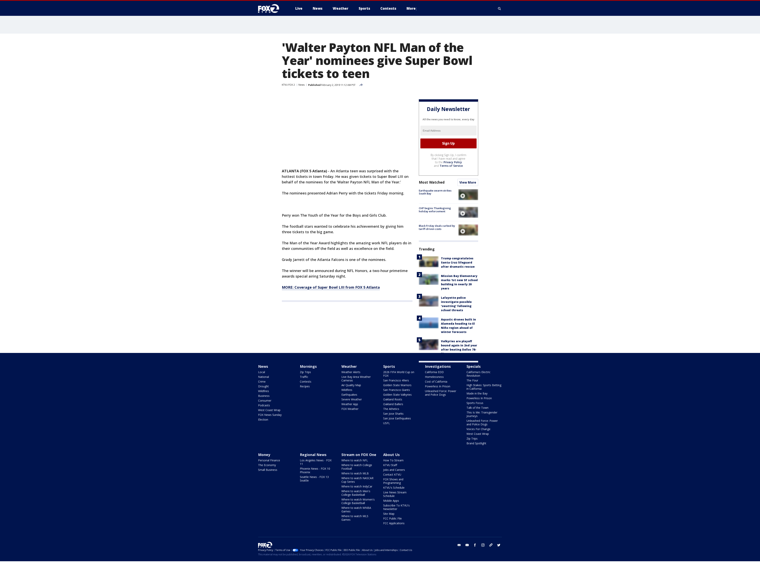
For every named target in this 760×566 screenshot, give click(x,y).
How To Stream (393, 460)
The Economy (267, 465)
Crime (262, 381)
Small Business (267, 470)
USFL (386, 423)
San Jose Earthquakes (397, 418)
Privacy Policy (453, 162)
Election (263, 419)
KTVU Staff (390, 465)
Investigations (438, 366)
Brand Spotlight (476, 443)
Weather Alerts (350, 372)
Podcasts (264, 405)
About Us (391, 454)
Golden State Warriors (397, 385)
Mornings (308, 366)
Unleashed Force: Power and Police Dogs (440, 392)
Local (261, 372)
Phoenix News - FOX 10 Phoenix (315, 470)
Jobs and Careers (394, 470)
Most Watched (432, 182)
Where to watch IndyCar (356, 486)
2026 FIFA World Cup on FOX (398, 373)
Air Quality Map (351, 385)
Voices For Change (478, 429)
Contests (305, 381)
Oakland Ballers (393, 404)
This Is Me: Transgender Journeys (481, 414)
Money (264, 454)
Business (264, 396)
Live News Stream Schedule (395, 494)
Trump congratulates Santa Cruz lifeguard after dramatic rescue (458, 262)
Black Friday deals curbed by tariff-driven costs (437, 227)
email (459, 545)
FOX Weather (349, 409)
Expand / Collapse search (499, 8)
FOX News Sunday (270, 415)
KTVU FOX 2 (288, 84)
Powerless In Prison (437, 386)
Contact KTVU (392, 474)
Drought (263, 386)
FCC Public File (392, 518)
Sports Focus (474, 403)
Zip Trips (305, 372)
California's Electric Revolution (478, 373)
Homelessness (434, 377)
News (301, 84)
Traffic (304, 377)
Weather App (349, 404)
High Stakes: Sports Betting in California (483, 387)
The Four (472, 380)
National (263, 377)
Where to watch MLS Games (354, 517)
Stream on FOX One (358, 454)
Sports (389, 366)
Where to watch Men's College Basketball (355, 493)
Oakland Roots (392, 399)
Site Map (388, 514)
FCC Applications (394, 523)
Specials (473, 366)
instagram (483, 545)
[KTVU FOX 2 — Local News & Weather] (271, 8)
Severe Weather (351, 399)
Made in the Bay (476, 393)
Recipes (305, 386)
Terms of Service (451, 166)
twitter (499, 545)
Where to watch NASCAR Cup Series (357, 480)
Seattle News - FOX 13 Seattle (314, 478)
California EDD (434, 372)
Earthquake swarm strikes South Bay (435, 192)
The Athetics (391, 409)
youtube (467, 545)
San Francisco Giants (396, 390)
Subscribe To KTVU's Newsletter (396, 507)
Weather (349, 366)
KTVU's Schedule (394, 487)
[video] (468, 194)
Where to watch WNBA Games (356, 509)
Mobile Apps (391, 500)
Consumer (264, 400)
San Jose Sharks (393, 413)
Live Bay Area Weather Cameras (356, 378)
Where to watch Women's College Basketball (358, 501)
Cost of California (436, 381)
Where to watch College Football (356, 466)
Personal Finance (269, 460)
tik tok (491, 545)
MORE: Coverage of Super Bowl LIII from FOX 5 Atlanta (331, 287)
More (411, 8)
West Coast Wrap (269, 410)
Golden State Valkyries (397, 394)
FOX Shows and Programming (393, 481)
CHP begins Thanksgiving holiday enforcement (435, 209)
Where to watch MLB (355, 473)
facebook (475, 545)
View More (467, 182)
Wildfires (263, 391)
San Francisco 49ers (396, 380)
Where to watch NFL (354, 460)
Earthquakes (349, 394)
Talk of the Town (477, 408)
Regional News (313, 454)
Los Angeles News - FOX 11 (316, 462)
